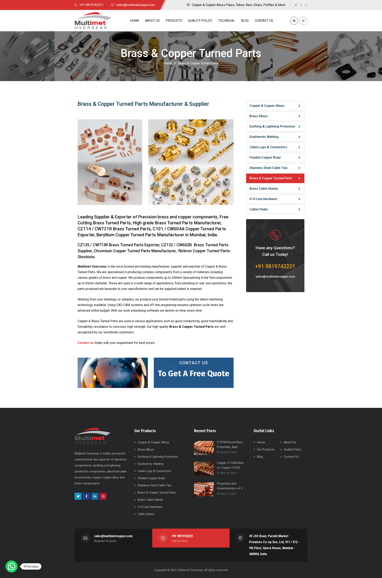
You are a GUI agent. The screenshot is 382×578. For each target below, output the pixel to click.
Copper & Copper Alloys (267, 106)
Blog (260, 456)
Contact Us (193, 362)
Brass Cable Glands (263, 188)
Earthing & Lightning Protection (272, 126)
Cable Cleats (258, 209)
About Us (290, 442)
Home (168, 63)
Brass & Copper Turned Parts (270, 178)
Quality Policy (292, 449)
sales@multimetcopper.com (275, 276)
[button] (12, 566)
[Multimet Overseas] (93, 20)
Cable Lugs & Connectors (268, 147)
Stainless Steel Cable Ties (268, 168)
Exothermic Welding (264, 137)
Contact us (86, 343)
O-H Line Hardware (263, 199)
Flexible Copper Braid (265, 157)
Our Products (265, 449)
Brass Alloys (258, 116)
